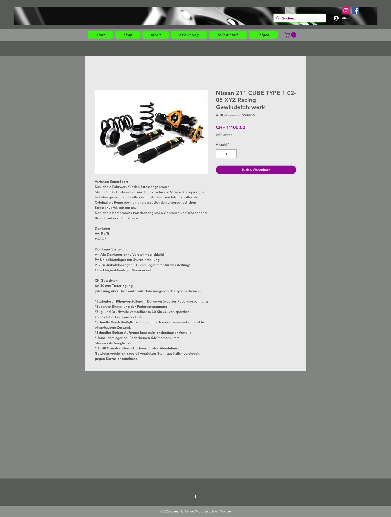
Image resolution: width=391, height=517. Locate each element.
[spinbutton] (226, 154)
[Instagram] (346, 10)
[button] (128, 35)
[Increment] (233, 154)
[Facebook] (355, 10)
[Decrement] (220, 154)
